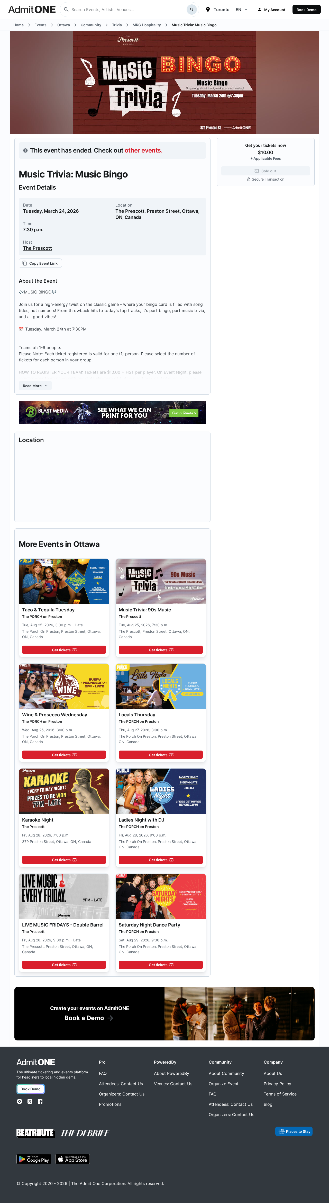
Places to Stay (298, 1131)
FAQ (103, 1073)
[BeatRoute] (35, 1133)
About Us (273, 1073)
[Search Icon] (192, 9)
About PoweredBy (171, 1073)
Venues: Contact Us (173, 1083)
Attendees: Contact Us (121, 1083)
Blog (268, 1104)
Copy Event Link (43, 263)
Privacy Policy (277, 1083)
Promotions (110, 1104)
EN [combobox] (238, 9)
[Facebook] (40, 1101)
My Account (274, 9)
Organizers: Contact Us (121, 1094)
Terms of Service (280, 1094)
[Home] (35, 1062)
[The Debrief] (85, 1133)
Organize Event (224, 1083)
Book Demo (307, 9)
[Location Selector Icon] (208, 9)
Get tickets (61, 650)
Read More (32, 386)
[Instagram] (19, 1101)
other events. (143, 150)
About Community (226, 1073)
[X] (30, 1101)
